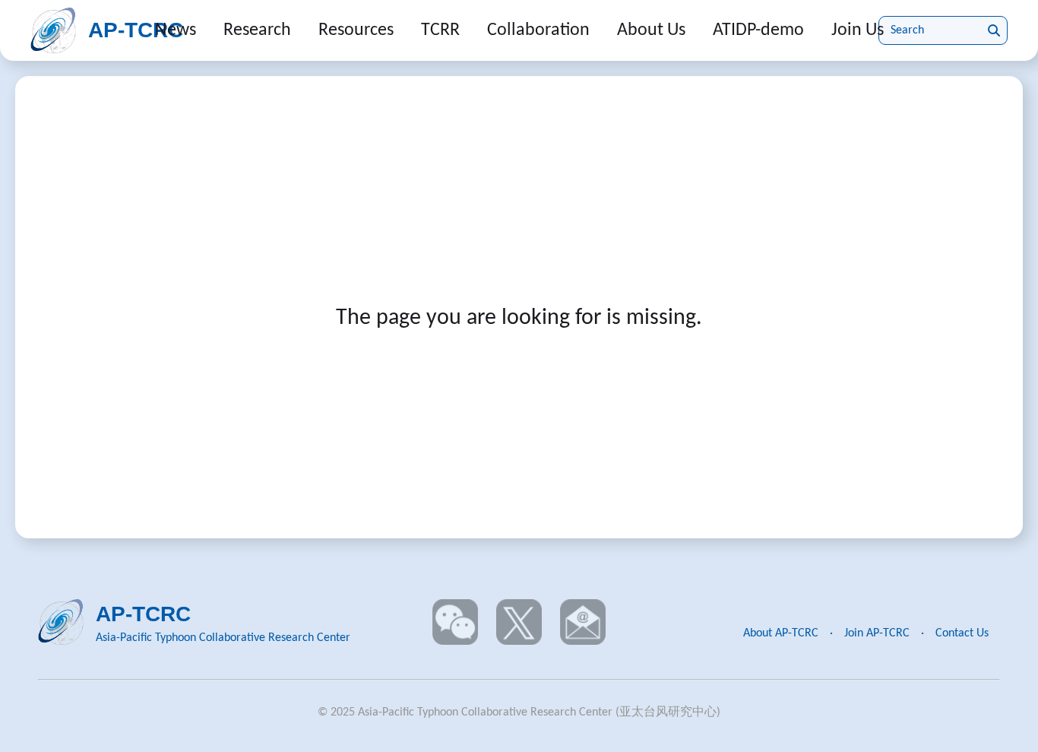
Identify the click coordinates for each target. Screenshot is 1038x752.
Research (257, 30)
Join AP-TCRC (877, 633)
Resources (356, 30)
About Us (651, 30)
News (175, 30)
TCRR (440, 30)
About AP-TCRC (780, 633)
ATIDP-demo (758, 30)
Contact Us (962, 633)
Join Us (857, 30)
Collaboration (538, 30)
